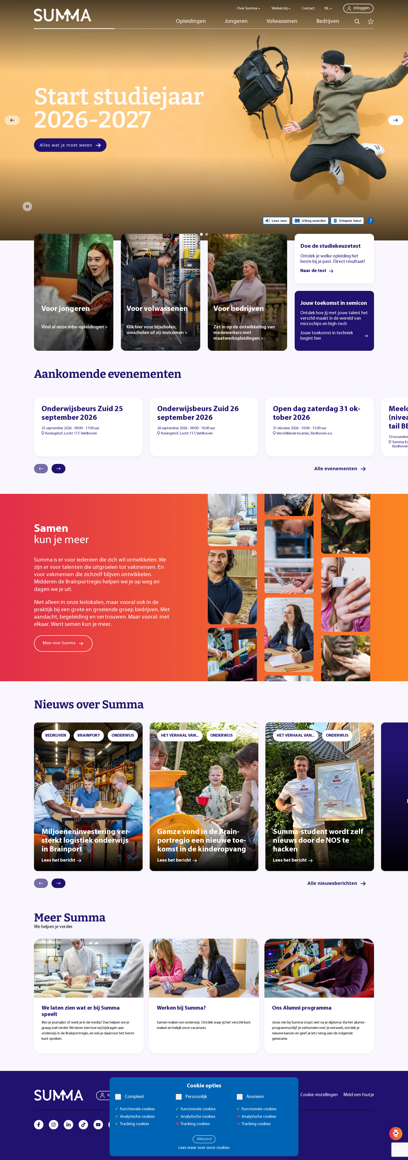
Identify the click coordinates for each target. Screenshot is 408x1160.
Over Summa (247, 8)
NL (326, 8)
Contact (308, 8)
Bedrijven (327, 21)
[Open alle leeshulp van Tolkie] (370, 220)
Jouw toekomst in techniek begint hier (326, 336)
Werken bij (280, 8)
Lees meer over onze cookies (204, 1148)
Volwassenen (282, 21)
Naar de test (313, 270)
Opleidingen (191, 21)
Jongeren (236, 21)
